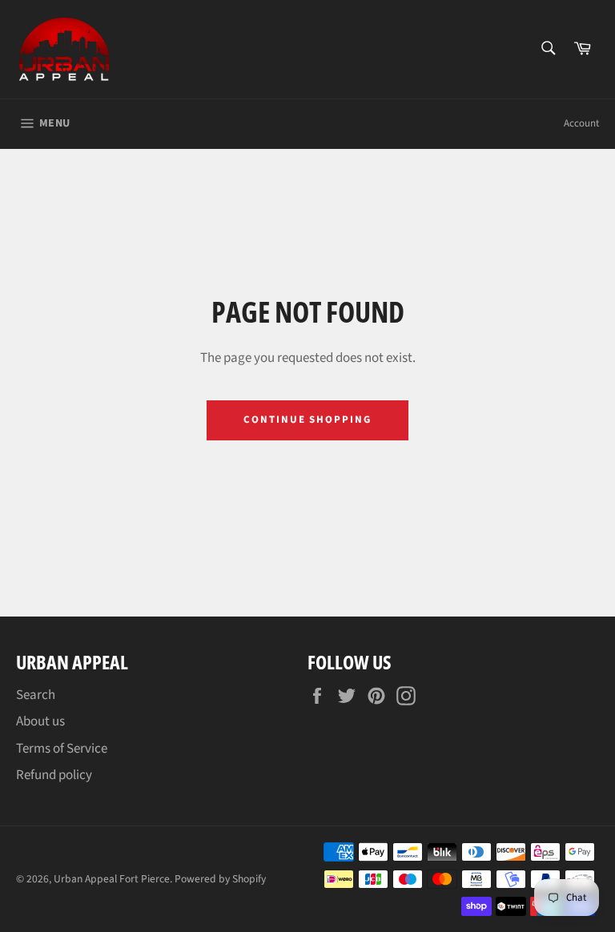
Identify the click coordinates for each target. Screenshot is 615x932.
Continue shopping (307, 419)
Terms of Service (61, 748)
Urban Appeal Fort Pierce (112, 878)
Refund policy (54, 775)
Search (35, 695)
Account (581, 123)
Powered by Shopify (220, 878)
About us (40, 721)
